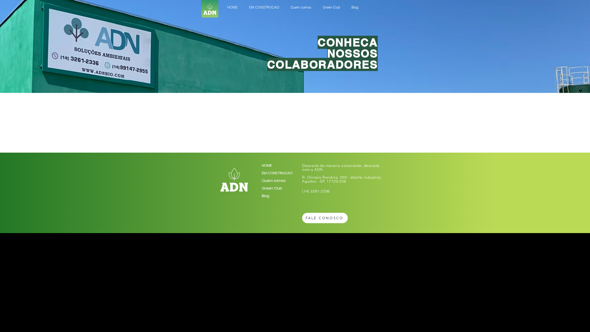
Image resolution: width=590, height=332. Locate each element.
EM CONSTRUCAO (277, 173)
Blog (265, 196)
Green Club (272, 188)
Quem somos (274, 180)
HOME (267, 165)
